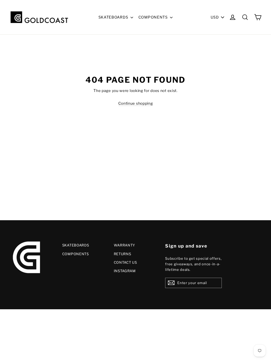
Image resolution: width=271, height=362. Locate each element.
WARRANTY (125, 245)
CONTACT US (125, 262)
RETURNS (122, 254)
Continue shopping (135, 103)
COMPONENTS (153, 17)
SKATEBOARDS (113, 17)
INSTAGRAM (125, 271)
